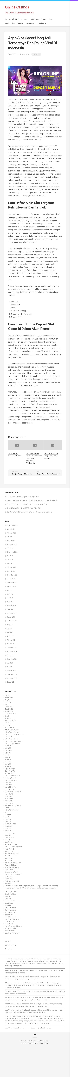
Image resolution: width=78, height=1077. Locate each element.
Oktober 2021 (11, 617)
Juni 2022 (10, 594)
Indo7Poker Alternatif (11, 853)
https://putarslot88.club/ (13, 863)
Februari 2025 (11, 533)
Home (7, 19)
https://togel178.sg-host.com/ (14, 734)
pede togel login (34, 970)
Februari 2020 (11, 670)
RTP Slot (8, 725)
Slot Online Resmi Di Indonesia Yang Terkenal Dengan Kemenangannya (29, 512)
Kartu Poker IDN (10, 849)
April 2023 (10, 563)
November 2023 (12, 544)
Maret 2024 (10, 537)
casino (26, 19)
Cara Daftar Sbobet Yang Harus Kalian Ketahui (51, 455)
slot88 (7, 817)
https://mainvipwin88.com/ (14, 741)
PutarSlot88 (9, 803)
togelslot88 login (10, 824)
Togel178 (8, 759)
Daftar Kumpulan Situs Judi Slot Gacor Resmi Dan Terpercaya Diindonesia (34, 458)
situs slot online (10, 931)
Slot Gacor (8, 762)
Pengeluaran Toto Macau (13, 805)
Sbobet (20, 23)
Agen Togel (8, 949)
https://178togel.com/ (12, 730)
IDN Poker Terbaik (10, 945)
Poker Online (9, 707)
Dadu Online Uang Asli (12, 881)
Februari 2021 (11, 640)
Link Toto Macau (10, 713)
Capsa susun (31, 23)
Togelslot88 (9, 709)
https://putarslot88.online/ (13, 874)
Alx (47, 1043)
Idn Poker (8, 718)
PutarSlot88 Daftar (11, 865)
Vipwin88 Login (10, 769)
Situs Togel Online (10, 892)
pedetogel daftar (10, 976)
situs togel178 (9, 727)
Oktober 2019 (11, 682)
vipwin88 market (10, 787)
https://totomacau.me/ (12, 775)
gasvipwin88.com (11, 780)
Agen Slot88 (9, 869)
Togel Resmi (9, 700)
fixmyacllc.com (10, 789)
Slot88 (7, 695)
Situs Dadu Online (27, 1004)
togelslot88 (8, 746)
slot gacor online (10, 928)
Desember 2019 (12, 674)
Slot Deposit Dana (10, 894)
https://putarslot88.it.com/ (13, 926)
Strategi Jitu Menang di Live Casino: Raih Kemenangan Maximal (27, 504)
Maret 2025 (10, 529)
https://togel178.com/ (12, 739)
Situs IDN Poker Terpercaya (13, 847)
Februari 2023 (11, 567)
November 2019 (12, 678)
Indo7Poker (8, 860)
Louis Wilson (26, 54)
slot (6, 812)
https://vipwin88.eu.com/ (13, 919)
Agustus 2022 (11, 586)
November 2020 (12, 651)
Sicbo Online (9, 879)
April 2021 (10, 632)
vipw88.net (8, 785)
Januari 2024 (11, 540)
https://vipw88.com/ (11, 810)
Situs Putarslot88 (10, 908)
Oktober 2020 (11, 655)
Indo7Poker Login (10, 917)
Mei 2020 (10, 663)
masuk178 (8, 736)
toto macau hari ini (51, 1018)
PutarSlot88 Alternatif (12, 867)
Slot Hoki (8, 941)
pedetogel (8, 819)
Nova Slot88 (9, 794)
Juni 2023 (10, 556)
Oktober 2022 (11, 579)
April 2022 (10, 602)
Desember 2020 (12, 648)
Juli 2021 (10, 625)
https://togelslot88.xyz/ (12, 743)
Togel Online (47, 19)
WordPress (34, 1043)
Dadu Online (9, 876)
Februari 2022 (11, 605)
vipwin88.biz (9, 711)
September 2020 (12, 659)
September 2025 (12, 525)
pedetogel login (10, 833)
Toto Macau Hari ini (11, 856)
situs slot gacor (10, 912)
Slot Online (17, 19)
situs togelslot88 (10, 778)
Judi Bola (42, 23)
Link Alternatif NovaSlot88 (13, 791)
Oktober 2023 (11, 548)
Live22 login (32, 959)
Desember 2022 (12, 575)
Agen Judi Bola (10, 921)
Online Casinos (17, 7)
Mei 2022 (10, 598)
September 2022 (12, 582)
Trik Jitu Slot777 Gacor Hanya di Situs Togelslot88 (23, 497)
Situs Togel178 (10, 771)
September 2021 (12, 621)
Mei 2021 (10, 628)
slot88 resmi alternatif (12, 933)
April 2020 (10, 667)
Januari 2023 (11, 571)
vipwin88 (8, 748)
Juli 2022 (10, 590)
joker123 (53, 146)
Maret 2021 (10, 636)
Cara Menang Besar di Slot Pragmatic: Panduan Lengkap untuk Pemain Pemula (32, 500)
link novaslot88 (10, 773)
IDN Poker (35, 19)
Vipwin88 (8, 753)
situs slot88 (9, 924)
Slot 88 (7, 716)
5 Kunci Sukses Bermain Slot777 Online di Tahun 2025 (24, 508)
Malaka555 (8, 883)
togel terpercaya (10, 837)
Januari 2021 (11, 644)
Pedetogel (8, 702)
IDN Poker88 (9, 858)
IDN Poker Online (10, 720)
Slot (6, 704)
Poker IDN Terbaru (11, 844)
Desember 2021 (12, 609)
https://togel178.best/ (12, 732)
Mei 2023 (10, 560)
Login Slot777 (20, 888)
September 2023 (12, 552)
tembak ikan (10, 23)
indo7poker (8, 842)
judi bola (7, 840)
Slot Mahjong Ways (11, 872)
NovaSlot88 (9, 796)
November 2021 (12, 613)
